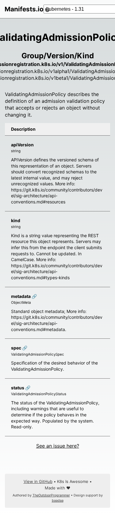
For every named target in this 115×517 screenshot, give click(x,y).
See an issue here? (57, 446)
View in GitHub (38, 481)
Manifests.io (24, 9)
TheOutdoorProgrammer (51, 495)
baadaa (57, 501)
